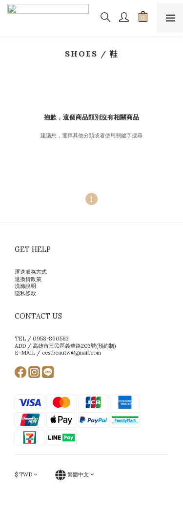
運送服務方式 (31, 271)
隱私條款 (25, 293)
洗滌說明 (25, 286)
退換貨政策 (28, 279)
